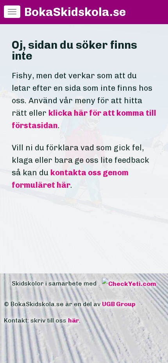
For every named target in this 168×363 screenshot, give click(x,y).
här (73, 320)
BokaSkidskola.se (75, 12)
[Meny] (12, 11)
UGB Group (119, 304)
